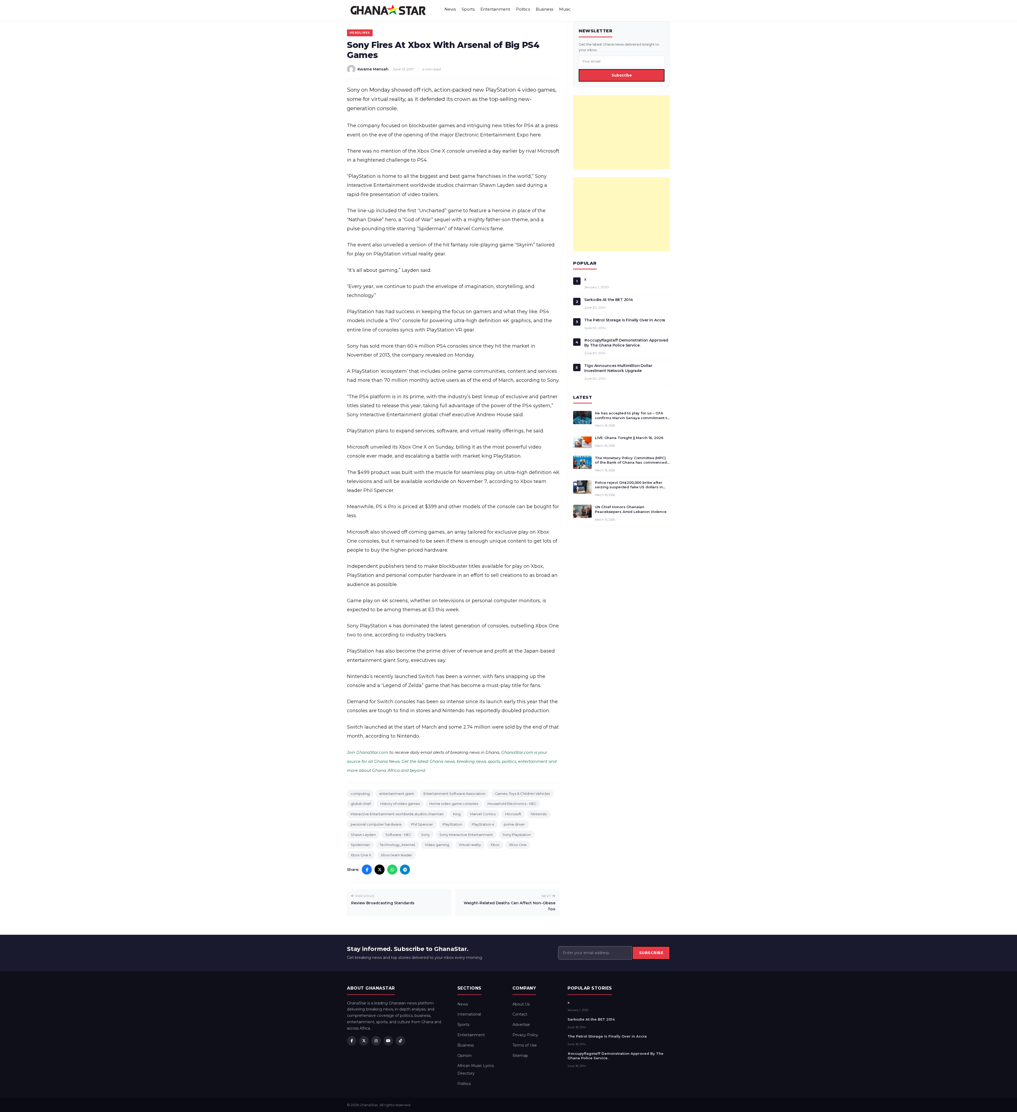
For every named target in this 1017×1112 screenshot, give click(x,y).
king (457, 814)
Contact (519, 1014)
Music (565, 9)
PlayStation (452, 824)
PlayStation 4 (483, 824)
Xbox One (518, 845)
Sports (468, 9)
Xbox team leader (396, 855)
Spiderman (360, 845)
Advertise (521, 1024)
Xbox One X (361, 855)
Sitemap (520, 1055)
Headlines (360, 32)
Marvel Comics (483, 814)
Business (544, 9)
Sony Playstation (516, 834)
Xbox (494, 845)
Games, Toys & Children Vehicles (522, 793)
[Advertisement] (621, 132)
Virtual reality (470, 845)
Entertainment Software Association (454, 793)
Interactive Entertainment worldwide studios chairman (397, 814)
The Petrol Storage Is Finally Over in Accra (624, 320)
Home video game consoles (453, 803)
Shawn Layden (363, 834)
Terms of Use (524, 1045)
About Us (521, 1004)
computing (360, 793)
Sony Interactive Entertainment (466, 834)
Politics (523, 9)
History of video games (400, 803)
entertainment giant (396, 793)
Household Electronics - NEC (512, 803)
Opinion (464, 1055)
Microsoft (513, 814)
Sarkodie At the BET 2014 (608, 299)
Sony (425, 834)
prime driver (514, 824)
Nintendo (539, 814)
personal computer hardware (376, 824)
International (469, 1014)
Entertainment (495, 9)
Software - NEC (398, 834)
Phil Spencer (422, 824)
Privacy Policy (525, 1035)
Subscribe (622, 75)
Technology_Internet (397, 845)
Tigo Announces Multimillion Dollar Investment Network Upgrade (618, 368)
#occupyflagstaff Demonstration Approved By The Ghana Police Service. (626, 343)
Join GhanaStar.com (367, 752)
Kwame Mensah (373, 69)
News (450, 9)
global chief (361, 803)
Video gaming (437, 845)
